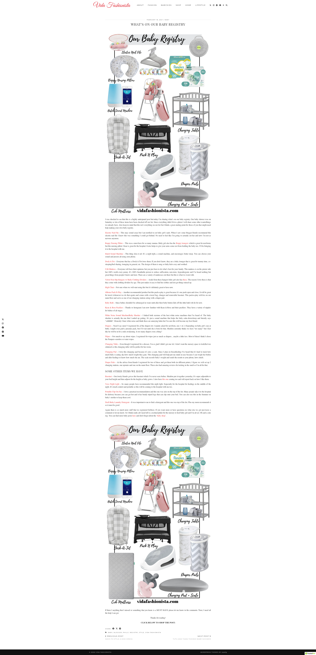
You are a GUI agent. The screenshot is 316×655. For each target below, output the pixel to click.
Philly (126, 632)
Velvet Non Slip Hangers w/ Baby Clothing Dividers (125, 279)
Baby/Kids (166, 5)
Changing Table (111, 344)
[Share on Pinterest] (120, 629)
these (185, 279)
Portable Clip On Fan (113, 391)
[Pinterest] (217, 5)
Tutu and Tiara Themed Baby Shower (192, 637)
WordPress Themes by (213, 652)
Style (141, 632)
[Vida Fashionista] (111, 4)
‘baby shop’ (161, 415)
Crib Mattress (110, 269)
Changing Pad (110, 351)
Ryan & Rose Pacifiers (114, 307)
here (134, 415)
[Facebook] (220, 5)
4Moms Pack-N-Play (113, 292)
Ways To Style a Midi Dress (119, 637)
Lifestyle (200, 5)
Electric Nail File (112, 232)
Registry (134, 632)
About (140, 5)
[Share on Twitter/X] (116, 629)
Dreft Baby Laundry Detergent (117, 402)
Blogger (118, 632)
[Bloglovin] (223, 5)
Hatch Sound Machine (114, 253)
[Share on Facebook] (113, 629)
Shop (178, 5)
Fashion (152, 5)
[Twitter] (210, 5)
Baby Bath (109, 302)
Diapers (108, 325)
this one (165, 379)
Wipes (107, 336)
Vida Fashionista (153, 632)
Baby (167, 20)
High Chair (109, 287)
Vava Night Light (112, 384)
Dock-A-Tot (110, 261)
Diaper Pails (110, 362)
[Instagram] (214, 5)
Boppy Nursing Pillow (114, 243)
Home (188, 5)
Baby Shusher (134, 315)
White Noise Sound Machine (116, 315)
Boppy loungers (182, 243)
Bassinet (108, 376)
